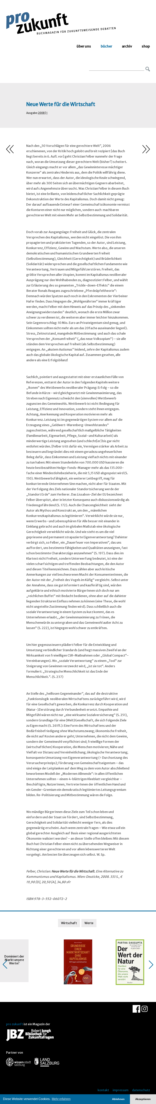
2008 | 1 (43, 113)
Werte (88, 923)
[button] (5, 964)
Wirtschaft (69, 923)
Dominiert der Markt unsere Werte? (14, 959)
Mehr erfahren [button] (61, 1099)
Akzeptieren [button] (143, 1099)
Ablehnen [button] (118, 1099)
